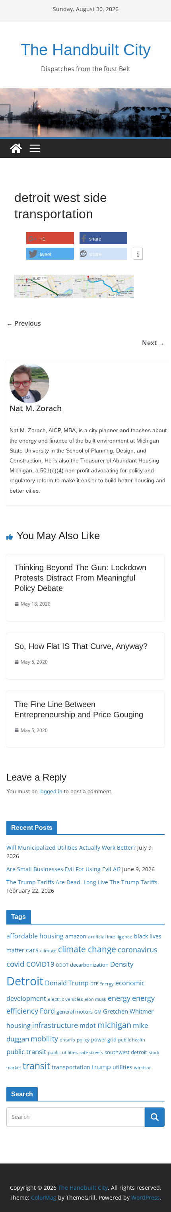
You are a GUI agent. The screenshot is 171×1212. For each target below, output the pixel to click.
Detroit (24, 981)
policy (83, 1039)
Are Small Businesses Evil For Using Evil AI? (63, 869)
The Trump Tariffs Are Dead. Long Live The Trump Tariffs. (82, 882)
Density (122, 964)
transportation (71, 1067)
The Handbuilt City (86, 49)
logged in (50, 791)
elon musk (95, 999)
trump (101, 1066)
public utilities (63, 1052)
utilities (122, 1067)
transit (36, 1065)
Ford (47, 1011)
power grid (104, 1039)
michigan (114, 1024)
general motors (74, 1011)
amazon (75, 936)
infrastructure (55, 1025)
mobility (44, 1038)
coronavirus (137, 949)
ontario (67, 1040)
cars (32, 950)
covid (15, 964)
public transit (26, 1051)
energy (119, 998)
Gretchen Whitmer (128, 1011)
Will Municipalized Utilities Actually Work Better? (71, 847)
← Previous (23, 323)
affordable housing (35, 936)
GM (97, 1012)
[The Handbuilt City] (85, 93)
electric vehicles (65, 999)
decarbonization (89, 964)
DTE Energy (102, 984)
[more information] (137, 254)
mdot (88, 1025)
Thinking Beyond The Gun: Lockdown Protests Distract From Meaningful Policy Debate (80, 577)
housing (18, 1025)
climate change (87, 949)
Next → (153, 342)
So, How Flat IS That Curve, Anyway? (81, 646)
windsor (142, 1067)
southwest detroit (126, 1052)
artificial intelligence (110, 936)
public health (131, 1040)
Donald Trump (67, 983)
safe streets (91, 1052)
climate (48, 950)
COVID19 (40, 964)
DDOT (62, 965)
